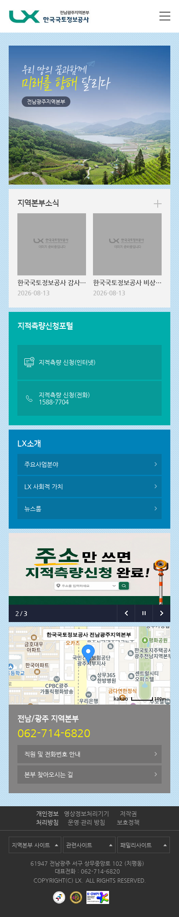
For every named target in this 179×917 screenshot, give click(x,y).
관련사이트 (79, 845)
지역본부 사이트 (31, 845)
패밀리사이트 (136, 845)
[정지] (143, 613)
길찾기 (115, 711)
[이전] (126, 613)
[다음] (161, 613)
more (158, 204)
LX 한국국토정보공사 (50, 18)
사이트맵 (164, 16)
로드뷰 (91, 711)
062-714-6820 (100, 871)
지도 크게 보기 (148, 711)
